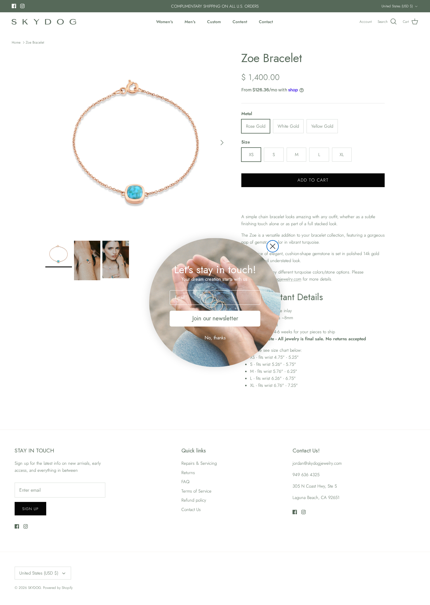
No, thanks (215, 337)
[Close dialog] (272, 246)
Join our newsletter (215, 318)
